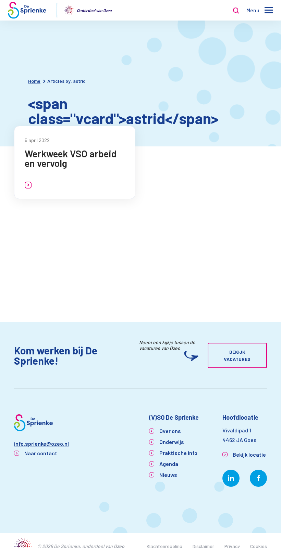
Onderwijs (171, 442)
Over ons (170, 431)
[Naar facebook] (258, 478)
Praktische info (178, 452)
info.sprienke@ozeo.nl (41, 443)
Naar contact (40, 453)
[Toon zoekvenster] (236, 10)
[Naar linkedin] (231, 478)
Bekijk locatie (249, 454)
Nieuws (168, 474)
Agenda (168, 463)
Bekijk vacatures (237, 355)
